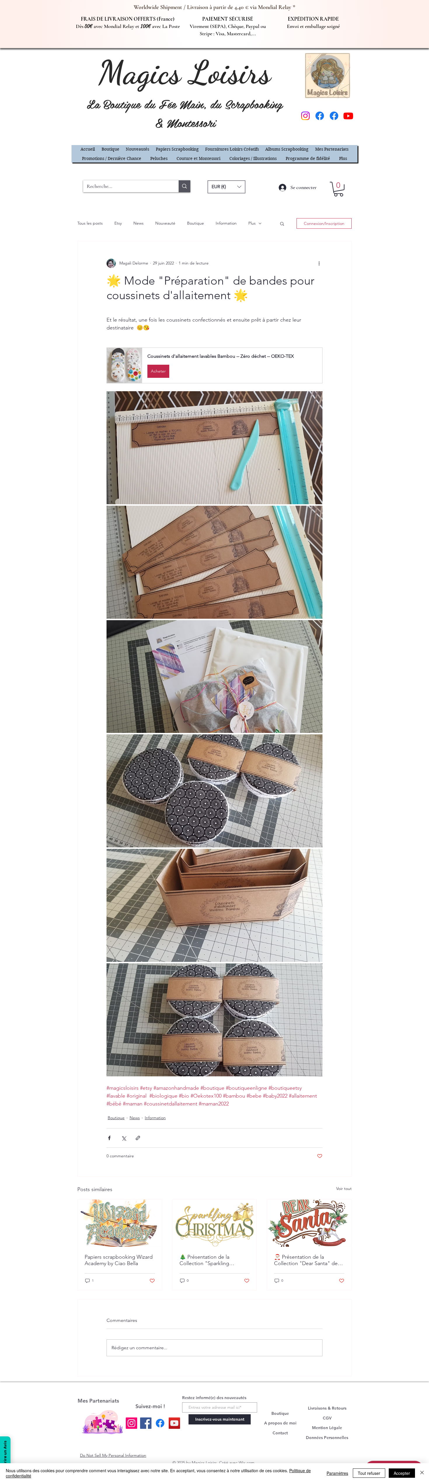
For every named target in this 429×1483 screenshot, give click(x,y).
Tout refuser (369, 1473)
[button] (346, 649)
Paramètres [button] (337, 1473)
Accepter (402, 1473)
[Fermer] (421, 1473)
